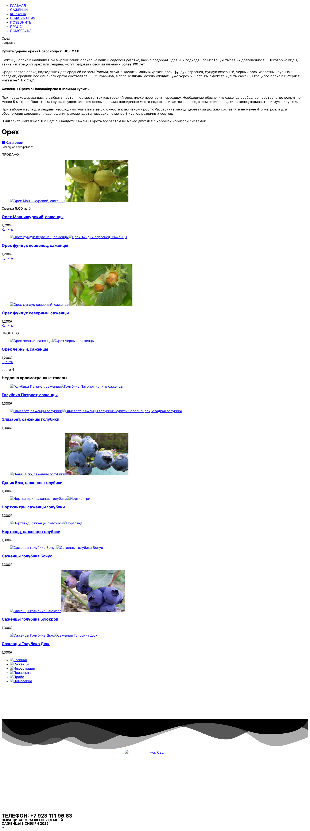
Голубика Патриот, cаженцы (30, 394)
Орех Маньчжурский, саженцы (32, 216)
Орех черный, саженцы (25, 349)
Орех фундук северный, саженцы (35, 313)
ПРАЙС (16, 26)
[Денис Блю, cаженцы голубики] (69, 474)
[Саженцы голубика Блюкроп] (67, 611)
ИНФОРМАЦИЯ (22, 18)
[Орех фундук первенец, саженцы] (68, 237)
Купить (7, 229)
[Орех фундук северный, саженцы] (71, 304)
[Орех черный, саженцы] (52, 341)
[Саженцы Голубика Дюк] (53, 635)
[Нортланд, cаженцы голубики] (46, 523)
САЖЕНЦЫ (19, 10)
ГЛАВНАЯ (18, 5)
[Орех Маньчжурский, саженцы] (69, 201)
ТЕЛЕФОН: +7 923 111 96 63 (37, 816)
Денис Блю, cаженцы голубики (32, 482)
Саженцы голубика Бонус (27, 556)
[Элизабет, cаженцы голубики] (96, 411)
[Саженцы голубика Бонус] (56, 547)
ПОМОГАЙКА (21, 31)
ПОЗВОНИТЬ (20, 22)
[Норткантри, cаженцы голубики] (50, 498)
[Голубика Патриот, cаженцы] (66, 386)
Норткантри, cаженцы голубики (33, 507)
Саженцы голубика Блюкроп (30, 619)
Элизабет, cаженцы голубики (30, 419)
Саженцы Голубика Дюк (26, 643)
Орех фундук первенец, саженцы (35, 245)
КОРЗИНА (18, 14)
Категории (14, 142)
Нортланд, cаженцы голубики (31, 531)
